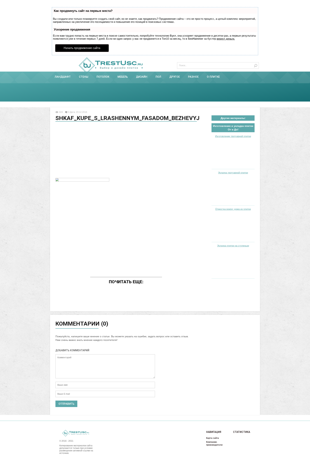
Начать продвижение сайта (82, 48)
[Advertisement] (126, 150)
